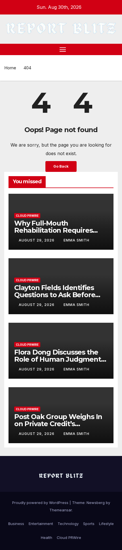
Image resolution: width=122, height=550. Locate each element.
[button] (114, 49)
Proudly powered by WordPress (41, 502)
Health (46, 537)
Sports (88, 523)
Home (10, 67)
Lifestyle (106, 523)
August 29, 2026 (37, 240)
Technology (68, 523)
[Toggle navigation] (62, 49)
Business (16, 523)
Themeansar (60, 510)
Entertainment (41, 523)
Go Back (61, 166)
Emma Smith (76, 240)
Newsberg (96, 502)
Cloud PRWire (27, 215)
